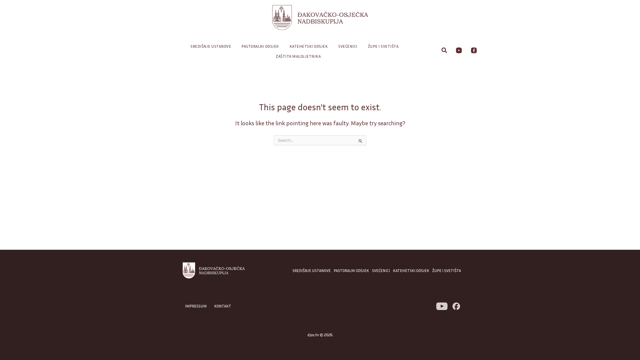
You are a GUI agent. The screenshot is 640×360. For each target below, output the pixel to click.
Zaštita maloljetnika (298, 56)
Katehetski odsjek (309, 46)
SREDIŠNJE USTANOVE (311, 270)
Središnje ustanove (210, 46)
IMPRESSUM (196, 306)
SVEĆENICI (381, 270)
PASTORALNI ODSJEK (351, 270)
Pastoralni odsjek (260, 46)
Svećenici (348, 46)
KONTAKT (222, 306)
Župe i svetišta (383, 46)
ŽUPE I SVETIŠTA (446, 270)
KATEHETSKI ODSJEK (411, 270)
